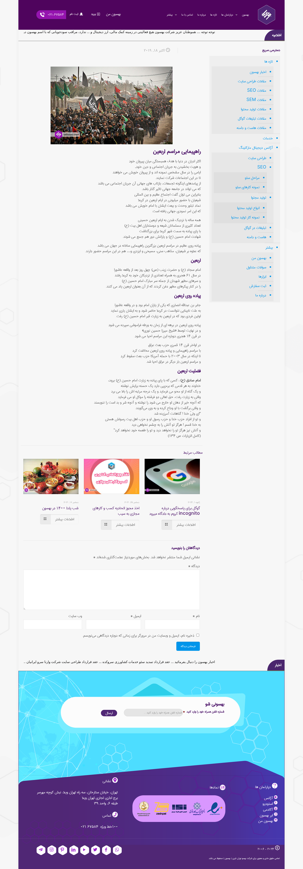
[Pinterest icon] (62, 850)
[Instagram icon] (52, 850)
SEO (261, 167)
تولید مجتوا (258, 197)
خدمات (268, 138)
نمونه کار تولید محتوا (245, 217)
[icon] (41, 850)
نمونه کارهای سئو (248, 187)
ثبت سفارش (257, 286)
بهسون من (259, 258)
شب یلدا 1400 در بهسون (60, 508)
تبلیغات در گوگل (255, 228)
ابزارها (262, 276)
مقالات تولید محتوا (253, 109)
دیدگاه (194, 566)
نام (196, 616)
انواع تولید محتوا (248, 208)
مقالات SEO (256, 90)
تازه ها (268, 61)
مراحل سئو (252, 178)
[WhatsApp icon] (117, 850)
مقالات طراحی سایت (252, 81)
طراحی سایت (257, 158)
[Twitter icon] (95, 850)
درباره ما (260, 295)
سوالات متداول (256, 267)
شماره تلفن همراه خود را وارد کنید (203, 711)
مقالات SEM (256, 100)
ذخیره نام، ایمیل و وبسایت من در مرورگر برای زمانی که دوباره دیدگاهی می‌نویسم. (138, 635)
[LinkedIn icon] (74, 850)
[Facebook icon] (106, 850)
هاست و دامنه (256, 237)
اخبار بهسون (258, 72)
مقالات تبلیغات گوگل (252, 118)
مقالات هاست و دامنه (251, 128)
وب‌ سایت (75, 616)
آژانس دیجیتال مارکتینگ (256, 148)
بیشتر (269, 247)
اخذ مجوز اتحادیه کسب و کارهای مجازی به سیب (116, 511)
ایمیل (135, 616)
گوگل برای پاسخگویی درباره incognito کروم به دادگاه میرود (174, 511)
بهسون (227, 858)
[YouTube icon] (84, 850)
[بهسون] (266, 15)
